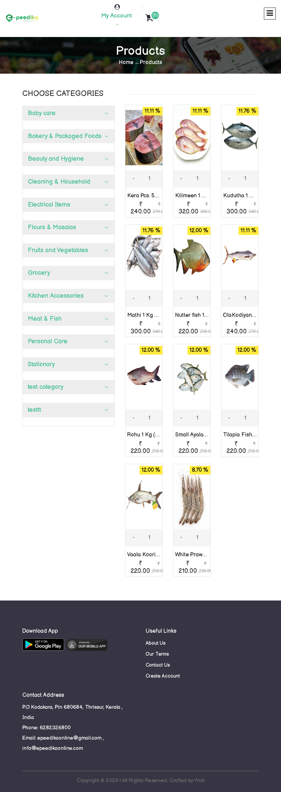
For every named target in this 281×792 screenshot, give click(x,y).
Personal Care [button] (48, 341)
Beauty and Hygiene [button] (56, 158)
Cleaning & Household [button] (59, 181)
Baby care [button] (42, 113)
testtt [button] (34, 409)
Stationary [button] (41, 364)
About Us (156, 643)
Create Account (163, 676)
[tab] (68, 113)
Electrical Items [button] (49, 204)
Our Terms (157, 654)
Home (126, 62)
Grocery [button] (39, 272)
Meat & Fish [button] (45, 318)
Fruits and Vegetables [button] (58, 250)
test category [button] (45, 387)
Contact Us (158, 665)
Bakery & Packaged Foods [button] (64, 136)
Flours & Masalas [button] (52, 227)
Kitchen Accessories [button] (56, 295)
